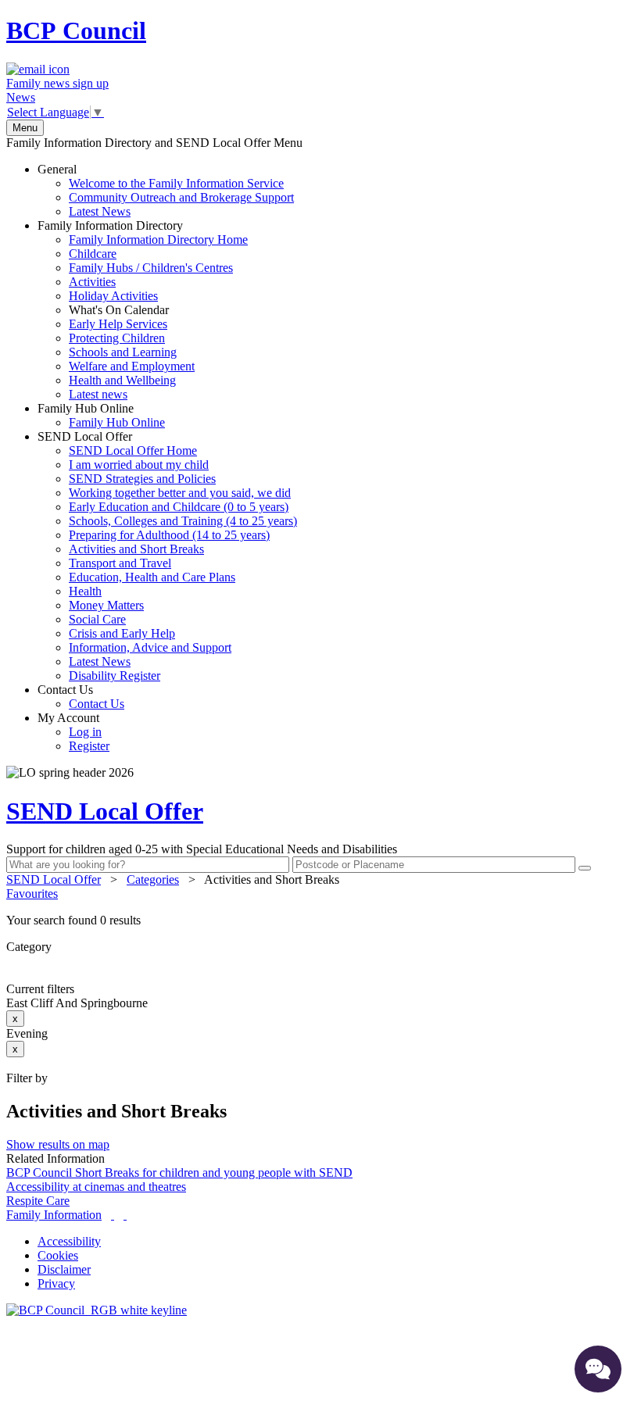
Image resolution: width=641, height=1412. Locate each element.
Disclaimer (64, 1269)
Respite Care (38, 1200)
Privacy (56, 1283)
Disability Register (114, 675)
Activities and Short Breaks (136, 549)
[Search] (584, 868)
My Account (73, 731)
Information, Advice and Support (150, 647)
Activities (92, 281)
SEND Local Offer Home (133, 450)
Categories (153, 879)
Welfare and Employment (132, 366)
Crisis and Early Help (122, 633)
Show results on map (57, 1144)
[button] (320, 920)
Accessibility (69, 1241)
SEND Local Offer (167, 556)
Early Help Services (118, 324)
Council (76, 30)
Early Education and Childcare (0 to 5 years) (178, 506)
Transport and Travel (120, 563)
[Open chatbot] (598, 1369)
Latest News (100, 211)
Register (89, 745)
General (166, 190)
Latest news (98, 394)
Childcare (92, 253)
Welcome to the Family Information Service (176, 183)
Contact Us (81, 696)
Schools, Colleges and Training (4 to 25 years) (183, 520)
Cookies (58, 1255)
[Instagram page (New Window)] (125, 1214)
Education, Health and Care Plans (152, 577)
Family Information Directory (143, 310)
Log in (85, 731)
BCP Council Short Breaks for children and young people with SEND (179, 1172)
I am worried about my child (139, 464)
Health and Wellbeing (122, 380)
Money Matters (106, 605)
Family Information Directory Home (158, 239)
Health (85, 591)
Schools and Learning (123, 352)
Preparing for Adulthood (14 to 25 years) (169, 535)
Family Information (54, 1214)
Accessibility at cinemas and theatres (96, 1186)
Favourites (32, 893)
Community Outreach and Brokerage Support (181, 197)
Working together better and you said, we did (180, 492)
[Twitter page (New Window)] (112, 1214)
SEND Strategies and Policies (142, 478)
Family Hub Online (101, 415)
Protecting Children (117, 338)
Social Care (97, 619)
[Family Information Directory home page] (96, 1310)
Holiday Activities (113, 295)
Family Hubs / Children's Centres (151, 267)
